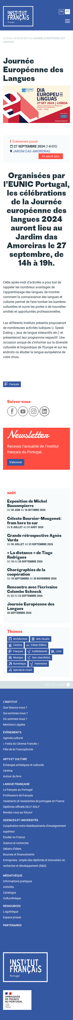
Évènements (23, 38)
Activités (8, 887)
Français (14, 384)
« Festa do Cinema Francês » (21, 743)
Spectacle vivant (22, 669)
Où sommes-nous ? (15, 719)
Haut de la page (55, 684)
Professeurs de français (18, 795)
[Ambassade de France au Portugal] (17, 1000)
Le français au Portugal (17, 789)
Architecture (20, 638)
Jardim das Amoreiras (31, 151)
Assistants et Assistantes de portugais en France (33, 801)
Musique (18, 657)
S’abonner (15, 462)
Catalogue (9, 892)
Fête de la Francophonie (18, 749)
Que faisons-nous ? (15, 707)
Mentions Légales (14, 724)
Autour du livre (12, 776)
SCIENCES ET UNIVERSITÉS (20, 820)
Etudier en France (14, 837)
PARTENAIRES (12, 925)
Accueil (8, 38)
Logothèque (10, 911)
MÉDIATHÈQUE (12, 875)
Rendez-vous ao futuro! (17, 812)
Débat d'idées (38, 644)
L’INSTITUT (10, 701)
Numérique (19, 663)
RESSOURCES (11, 906)
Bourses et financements (18, 854)
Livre (58, 651)
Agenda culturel (13, 738)
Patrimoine (41, 663)
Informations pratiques (17, 881)
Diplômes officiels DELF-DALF (21, 806)
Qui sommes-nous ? (15, 713)
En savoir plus (51, 156)
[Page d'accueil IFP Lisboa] (25, 968)
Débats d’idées (12, 848)
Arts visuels (42, 638)
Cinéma (17, 644)
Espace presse (12, 917)
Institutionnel (39, 651)
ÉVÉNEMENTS (12, 732)
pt (67, 11)
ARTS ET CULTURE (15, 759)
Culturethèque (12, 898)
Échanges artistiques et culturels (23, 765)
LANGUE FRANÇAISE (16, 784)
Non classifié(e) (41, 657)
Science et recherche (16, 843)
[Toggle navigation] (66, 21)
